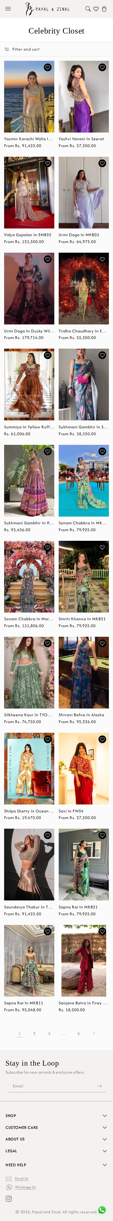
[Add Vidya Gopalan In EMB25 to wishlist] (48, 163)
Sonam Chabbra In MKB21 (84, 523)
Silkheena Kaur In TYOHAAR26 (29, 715)
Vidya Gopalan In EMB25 (28, 235)
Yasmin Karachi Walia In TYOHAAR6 (29, 139)
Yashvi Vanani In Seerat (81, 139)
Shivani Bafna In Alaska (81, 715)
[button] (8, 9)
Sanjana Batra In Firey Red (84, 1003)
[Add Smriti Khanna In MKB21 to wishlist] (102, 547)
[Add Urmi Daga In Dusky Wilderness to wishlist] (48, 259)
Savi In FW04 (71, 811)
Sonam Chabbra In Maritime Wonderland (29, 619)
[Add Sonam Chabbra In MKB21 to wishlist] (102, 451)
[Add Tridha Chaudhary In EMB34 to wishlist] (102, 259)
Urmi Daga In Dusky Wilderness (29, 331)
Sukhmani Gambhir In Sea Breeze (84, 427)
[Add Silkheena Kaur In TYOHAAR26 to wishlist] (48, 643)
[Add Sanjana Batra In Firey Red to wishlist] (102, 931)
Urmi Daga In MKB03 (79, 235)
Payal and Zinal (46, 1212)
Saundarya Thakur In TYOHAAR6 (29, 907)
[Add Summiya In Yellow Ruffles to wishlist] (48, 355)
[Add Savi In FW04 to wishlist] (102, 739)
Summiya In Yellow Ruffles (29, 427)
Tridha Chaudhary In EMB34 (84, 331)
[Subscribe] (100, 1086)
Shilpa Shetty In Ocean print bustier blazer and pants (29, 811)
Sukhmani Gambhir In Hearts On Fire (29, 523)
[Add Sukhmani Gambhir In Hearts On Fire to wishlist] (48, 451)
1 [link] (19, 1033)
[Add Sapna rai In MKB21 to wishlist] (102, 835)
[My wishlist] (96, 9)
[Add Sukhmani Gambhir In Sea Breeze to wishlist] (102, 355)
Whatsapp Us (25, 1187)
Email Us (22, 1178)
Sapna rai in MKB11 (23, 1003)
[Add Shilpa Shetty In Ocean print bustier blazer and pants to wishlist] (48, 739)
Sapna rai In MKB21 (78, 907)
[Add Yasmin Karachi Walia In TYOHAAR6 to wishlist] (48, 67)
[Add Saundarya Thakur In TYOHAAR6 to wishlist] (48, 835)
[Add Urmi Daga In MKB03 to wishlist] (102, 163)
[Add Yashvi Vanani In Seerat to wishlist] (102, 67)
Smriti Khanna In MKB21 (82, 619)
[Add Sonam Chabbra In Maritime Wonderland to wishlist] (48, 547)
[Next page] (93, 1033)
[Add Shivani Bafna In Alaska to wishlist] (102, 643)
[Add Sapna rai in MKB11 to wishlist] (48, 931)
